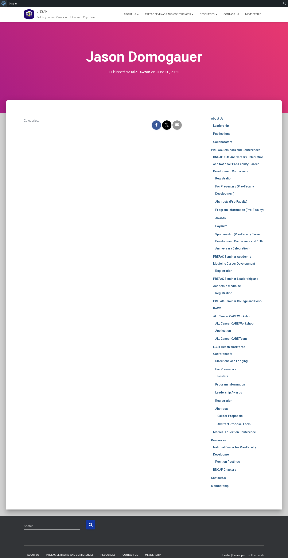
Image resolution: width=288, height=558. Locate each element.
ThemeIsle (257, 555)
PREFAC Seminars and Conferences (168, 14)
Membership (253, 14)
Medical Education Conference (234, 432)
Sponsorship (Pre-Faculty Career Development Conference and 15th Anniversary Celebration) (239, 241)
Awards (220, 218)
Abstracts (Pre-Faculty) (231, 201)
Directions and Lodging (231, 361)
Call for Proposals (230, 416)
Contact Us (231, 14)
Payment (221, 226)
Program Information (230, 384)
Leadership (221, 125)
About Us (130, 14)
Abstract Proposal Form (234, 424)
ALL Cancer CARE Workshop (232, 316)
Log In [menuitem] (13, 3)
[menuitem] (3, 3)
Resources (207, 14)
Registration (223, 178)
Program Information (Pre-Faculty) (239, 210)
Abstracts (222, 408)
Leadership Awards (228, 392)
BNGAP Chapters (224, 469)
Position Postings (227, 461)
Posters (222, 376)
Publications (221, 133)
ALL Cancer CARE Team (231, 338)
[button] (138, 14)
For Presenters (225, 369)
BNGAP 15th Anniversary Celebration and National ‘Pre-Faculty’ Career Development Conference (238, 164)
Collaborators (223, 142)
